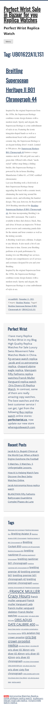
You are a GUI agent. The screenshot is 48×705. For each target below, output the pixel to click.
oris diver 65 (34, 646)
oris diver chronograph (31, 661)
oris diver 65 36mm (19, 649)
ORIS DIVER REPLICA (15, 666)
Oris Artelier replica (14, 633)
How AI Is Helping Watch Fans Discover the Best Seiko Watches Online (23, 476)
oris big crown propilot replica (22, 641)
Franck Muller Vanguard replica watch (22, 379)
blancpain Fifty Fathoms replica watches (22, 374)
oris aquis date (23, 616)
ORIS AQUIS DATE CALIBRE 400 (21, 622)
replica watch (16, 682)
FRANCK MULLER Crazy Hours (24, 594)
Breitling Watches (23, 302)
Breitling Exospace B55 (15, 551)
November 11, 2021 (26, 299)
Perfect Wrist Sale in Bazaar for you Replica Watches (22, 14)
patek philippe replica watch (18, 698)
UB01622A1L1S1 (28, 309)
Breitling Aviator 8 (21, 533)
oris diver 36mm (24, 646)
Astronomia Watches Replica (23, 696)
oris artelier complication (29, 629)
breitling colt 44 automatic (31, 547)
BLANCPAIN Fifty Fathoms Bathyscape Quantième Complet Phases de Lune (21, 497)
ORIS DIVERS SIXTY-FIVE (31, 674)
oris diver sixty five (29, 666)
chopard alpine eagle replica (22, 368)
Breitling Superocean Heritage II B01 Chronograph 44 (23, 209)
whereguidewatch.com (21, 427)
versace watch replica (24, 359)
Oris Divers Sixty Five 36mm (17, 678)
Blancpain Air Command (16, 530)
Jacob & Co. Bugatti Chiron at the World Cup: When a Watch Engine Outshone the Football (23, 455)
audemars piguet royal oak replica (23, 699)
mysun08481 (13, 299)
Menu (8, 41)
